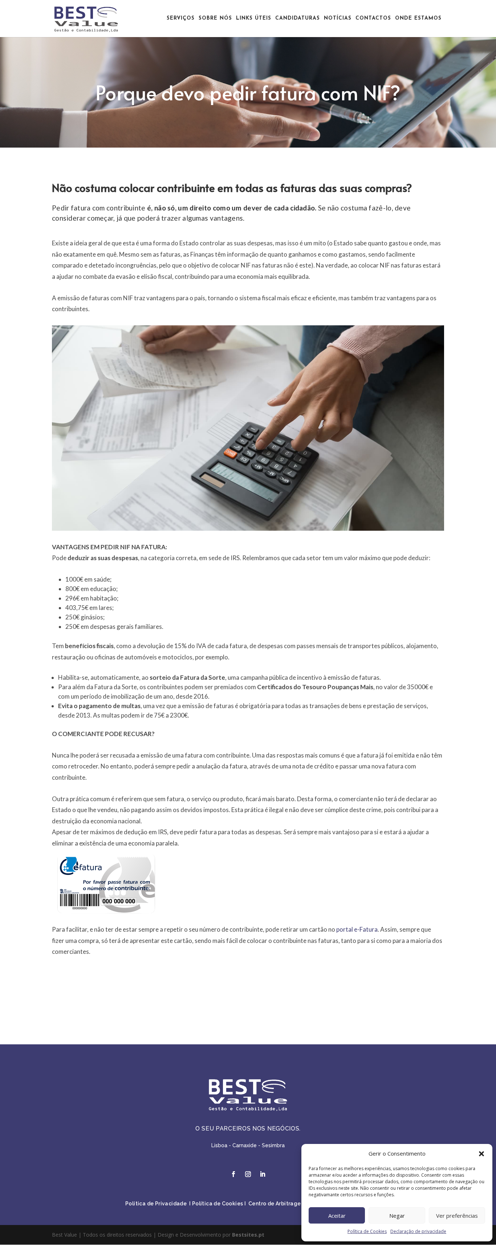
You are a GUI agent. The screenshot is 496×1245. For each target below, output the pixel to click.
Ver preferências (457, 1215)
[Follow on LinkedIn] (262, 1174)
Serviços (181, 18)
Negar (397, 1215)
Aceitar (337, 1215)
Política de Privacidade (156, 1203)
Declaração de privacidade (418, 1231)
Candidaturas (297, 18)
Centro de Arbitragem (277, 1203)
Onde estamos (418, 18)
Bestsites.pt (248, 1234)
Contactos (373, 18)
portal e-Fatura (357, 929)
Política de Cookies (367, 1231)
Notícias (337, 18)
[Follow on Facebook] (233, 1174)
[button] (481, 1153)
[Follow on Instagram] (248, 1174)
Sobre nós (215, 18)
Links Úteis (253, 18)
